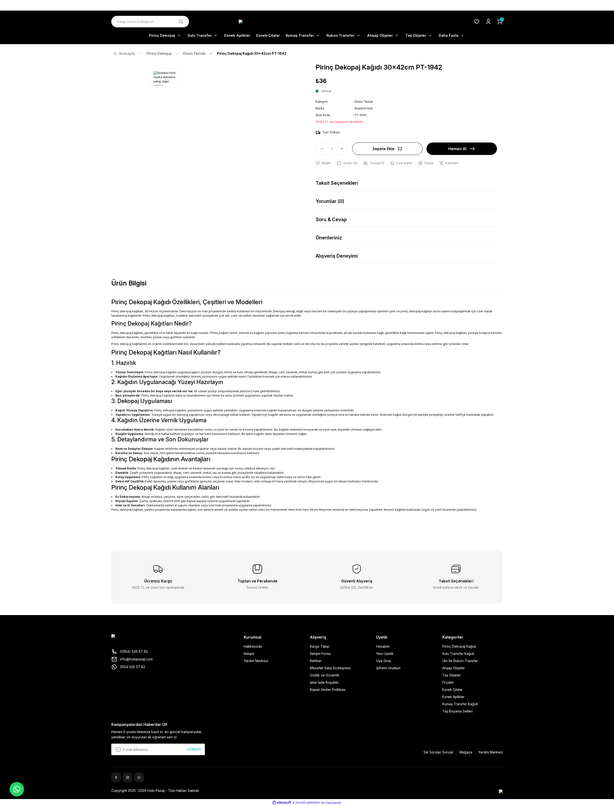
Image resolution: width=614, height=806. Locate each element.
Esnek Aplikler (453, 697)
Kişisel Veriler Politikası (328, 689)
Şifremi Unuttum (388, 668)
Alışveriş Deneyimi (337, 256)
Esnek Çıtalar (452, 689)
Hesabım (383, 646)
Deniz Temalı (363, 101)
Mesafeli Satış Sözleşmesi (330, 668)
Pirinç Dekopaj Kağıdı (459, 646)
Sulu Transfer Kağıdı (458, 654)
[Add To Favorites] (323, 163)
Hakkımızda (253, 646)
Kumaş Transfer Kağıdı (460, 704)
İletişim (249, 654)
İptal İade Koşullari (324, 682)
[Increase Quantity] (344, 148)
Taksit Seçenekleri (337, 183)
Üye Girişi (383, 661)
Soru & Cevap (331, 219)
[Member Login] (488, 21)
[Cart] (500, 21)
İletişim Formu (320, 654)
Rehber (316, 661)
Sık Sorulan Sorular (439, 752)
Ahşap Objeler (453, 668)
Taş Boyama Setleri (457, 711)
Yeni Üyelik (385, 654)
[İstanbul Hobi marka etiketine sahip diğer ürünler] (166, 78)
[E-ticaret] (306, 802)
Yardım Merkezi (256, 661)
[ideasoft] (281, 802)
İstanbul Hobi (363, 108)
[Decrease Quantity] (320, 148)
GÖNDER (194, 749)
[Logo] (307, 22)
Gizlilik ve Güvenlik (324, 675)
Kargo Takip (319, 646)
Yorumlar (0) (330, 201)
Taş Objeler (451, 675)
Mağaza (466, 752)
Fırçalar (448, 682)
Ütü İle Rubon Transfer (460, 661)
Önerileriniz (329, 238)
